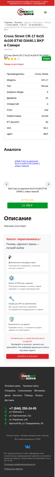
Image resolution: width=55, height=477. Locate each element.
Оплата (39, 398)
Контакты (17, 398)
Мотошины (39, 393)
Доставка (9, 402)
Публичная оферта (13, 471)
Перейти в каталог (26, 359)
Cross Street (18, 25)
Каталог (18, 22)
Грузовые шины (31, 388)
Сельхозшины (25, 393)
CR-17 (30, 25)
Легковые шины (13, 388)
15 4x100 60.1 (42, 25)
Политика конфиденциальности (19, 467)
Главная (8, 22)
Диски (8, 398)
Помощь (29, 398)
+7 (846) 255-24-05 (22, 411)
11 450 (25, 207)
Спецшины (10, 393)
